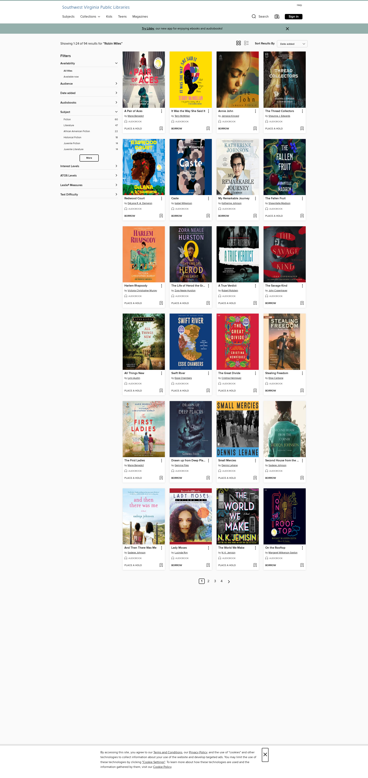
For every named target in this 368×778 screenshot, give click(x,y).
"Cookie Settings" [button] (153, 762)
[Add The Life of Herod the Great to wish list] (208, 303)
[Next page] (229, 581)
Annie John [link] (225, 111)
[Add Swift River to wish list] (208, 390)
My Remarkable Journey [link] (234, 198)
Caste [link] (175, 198)
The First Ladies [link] (134, 460)
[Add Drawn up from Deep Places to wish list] (208, 478)
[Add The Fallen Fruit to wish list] (302, 216)
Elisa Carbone (276, 378)
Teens (122, 17)
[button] (259, 17)
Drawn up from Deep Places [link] (188, 460)
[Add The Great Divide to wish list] (255, 390)
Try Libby (148, 29)
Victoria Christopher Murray (142, 290)
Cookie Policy (162, 767)
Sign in (294, 17)
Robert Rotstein (230, 290)
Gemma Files (182, 465)
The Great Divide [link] (229, 373)
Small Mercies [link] (227, 460)
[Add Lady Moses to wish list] (208, 565)
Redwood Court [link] (134, 198)
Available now (71, 76)
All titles (68, 71)
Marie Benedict (136, 116)
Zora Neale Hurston (185, 290)
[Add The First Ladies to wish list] (161, 478)
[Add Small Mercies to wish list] (255, 478)
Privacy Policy (198, 752)
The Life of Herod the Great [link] (188, 286)
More (89, 158)
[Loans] (277, 17)
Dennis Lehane (230, 465)
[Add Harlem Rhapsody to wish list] (161, 303)
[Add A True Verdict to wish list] (255, 303)
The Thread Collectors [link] (279, 111)
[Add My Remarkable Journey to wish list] (255, 216)
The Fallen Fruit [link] (275, 198)
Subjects (68, 17)
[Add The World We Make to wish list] (255, 565)
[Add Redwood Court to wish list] (161, 216)
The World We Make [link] (231, 548)
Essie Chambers (183, 378)
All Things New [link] (134, 373)
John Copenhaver (278, 290)
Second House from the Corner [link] (282, 460)
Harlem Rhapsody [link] (135, 286)
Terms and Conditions (167, 752)
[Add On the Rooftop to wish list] (302, 565)
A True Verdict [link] (227, 286)
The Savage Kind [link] (276, 286)
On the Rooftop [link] (275, 548)
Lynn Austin (134, 378)
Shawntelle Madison (279, 203)
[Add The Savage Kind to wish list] (302, 303)
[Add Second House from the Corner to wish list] (302, 478)
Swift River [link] (178, 373)
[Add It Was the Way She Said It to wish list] (208, 128)
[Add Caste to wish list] (208, 216)
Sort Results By (265, 43)
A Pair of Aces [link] (133, 111)
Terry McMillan (182, 116)
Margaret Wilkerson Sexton (283, 552)
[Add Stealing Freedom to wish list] (302, 390)
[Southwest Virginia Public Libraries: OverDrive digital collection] (95, 8)
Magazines (140, 17)
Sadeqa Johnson (277, 465)
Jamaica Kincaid (230, 116)
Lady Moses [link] (179, 548)
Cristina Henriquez (231, 378)
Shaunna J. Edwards (279, 116)
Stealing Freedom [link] (276, 373)
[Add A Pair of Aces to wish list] (161, 128)
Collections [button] (89, 17)
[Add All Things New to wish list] (161, 390)
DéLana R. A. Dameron (140, 203)
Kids (109, 17)
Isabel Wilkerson (183, 203)
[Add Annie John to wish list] (255, 128)
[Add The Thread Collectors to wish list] (302, 128)
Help (299, 5)
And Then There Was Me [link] (140, 548)
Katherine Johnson (232, 203)
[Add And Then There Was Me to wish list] (161, 565)
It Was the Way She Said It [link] (188, 111)
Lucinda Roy (181, 552)
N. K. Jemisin (228, 552)
